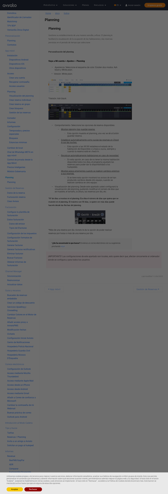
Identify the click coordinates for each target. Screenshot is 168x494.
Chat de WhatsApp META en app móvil (20, 154)
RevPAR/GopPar (16, 460)
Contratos (11, 44)
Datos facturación (15, 219)
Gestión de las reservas (20, 112)
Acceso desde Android (17, 389)
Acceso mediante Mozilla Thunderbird (18, 375)
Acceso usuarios (16, 86)
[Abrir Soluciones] (76, 5)
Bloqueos (13, 138)
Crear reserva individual (20, 100)
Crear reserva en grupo (19, 104)
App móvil (10, 50)
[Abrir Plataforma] (57, 5)
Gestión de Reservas (14, 188)
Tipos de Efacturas (18, 228)
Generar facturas (15, 245)
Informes (11, 122)
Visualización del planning (21, 95)
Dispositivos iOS (16, 64)
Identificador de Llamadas (19, 17)
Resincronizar (13, 280)
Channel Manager (13, 271)
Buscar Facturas (14, 257)
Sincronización (14, 276)
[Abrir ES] (120, 5)
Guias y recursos (13, 290)
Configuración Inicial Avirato (20, 338)
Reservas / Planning (16, 437)
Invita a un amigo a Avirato (19, 441)
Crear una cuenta (17, 77)
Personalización (12, 36)
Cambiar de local (15, 148)
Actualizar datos (14, 284)
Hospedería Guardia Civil (18, 350)
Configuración (13, 126)
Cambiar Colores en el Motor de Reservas (21, 316)
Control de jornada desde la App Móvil (20, 161)
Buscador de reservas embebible (17, 297)
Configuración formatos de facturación (19, 239)
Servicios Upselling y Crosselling (16, 308)
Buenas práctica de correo (19, 412)
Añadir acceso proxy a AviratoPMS (17, 324)
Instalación (12, 55)
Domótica (11, 13)
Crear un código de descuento (21, 302)
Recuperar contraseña (19, 82)
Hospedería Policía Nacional (20, 346)
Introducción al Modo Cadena (19, 423)
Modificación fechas (16, 329)
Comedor (11, 118)
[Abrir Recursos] (105, 5)
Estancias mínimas (18, 142)
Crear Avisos (13, 201)
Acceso (10, 73)
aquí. (63, 246)
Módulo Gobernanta (16, 171)
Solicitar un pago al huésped (20, 445)
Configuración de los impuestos (21, 233)
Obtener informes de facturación (16, 263)
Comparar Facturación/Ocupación (20, 470)
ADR (11, 464)
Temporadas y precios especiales (19, 132)
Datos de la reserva (16, 193)
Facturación (10, 207)
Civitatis (11, 334)
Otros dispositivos (17, 68)
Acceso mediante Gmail (18, 393)
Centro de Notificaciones (18, 342)
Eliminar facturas (15, 253)
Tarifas (10, 432)
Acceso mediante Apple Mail (20, 380)
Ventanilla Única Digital (18, 30)
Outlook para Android (17, 417)
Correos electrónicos (14, 364)
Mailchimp (12, 21)
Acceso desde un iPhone (18, 385)
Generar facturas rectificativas (21, 249)
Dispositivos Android (18, 59)
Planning (11, 40)
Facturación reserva (16, 197)
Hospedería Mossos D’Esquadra (16, 356)
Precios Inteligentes (16, 167)
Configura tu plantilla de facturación (18, 214)
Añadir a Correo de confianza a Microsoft (21, 399)
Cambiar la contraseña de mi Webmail (20, 407)
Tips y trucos (11, 428)
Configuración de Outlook (19, 369)
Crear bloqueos (16, 108)
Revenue (11, 456)
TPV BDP (11, 25)
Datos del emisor (17, 223)
